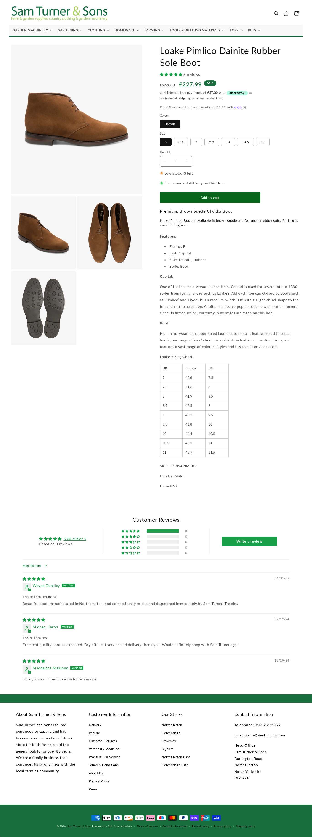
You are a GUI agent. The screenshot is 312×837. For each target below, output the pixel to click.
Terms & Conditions (104, 765)
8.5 (180, 142)
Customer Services (103, 741)
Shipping (185, 98)
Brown (170, 124)
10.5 (245, 142)
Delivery (95, 725)
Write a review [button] (249, 541)
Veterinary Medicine (104, 749)
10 (228, 142)
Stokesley (168, 741)
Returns (95, 733)
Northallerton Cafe (175, 757)
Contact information (174, 826)
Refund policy (200, 826)
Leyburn (167, 749)
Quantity (166, 152)
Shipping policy (246, 826)
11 (263, 142)
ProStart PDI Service (104, 757)
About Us (96, 773)
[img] (34, 578)
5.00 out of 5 (75, 538)
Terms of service (147, 826)
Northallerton (171, 725)
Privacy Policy (99, 781)
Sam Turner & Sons (79, 826)
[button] (31, 30)
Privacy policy (223, 826)
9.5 (211, 142)
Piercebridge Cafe (174, 765)
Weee (93, 789)
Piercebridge (170, 733)
